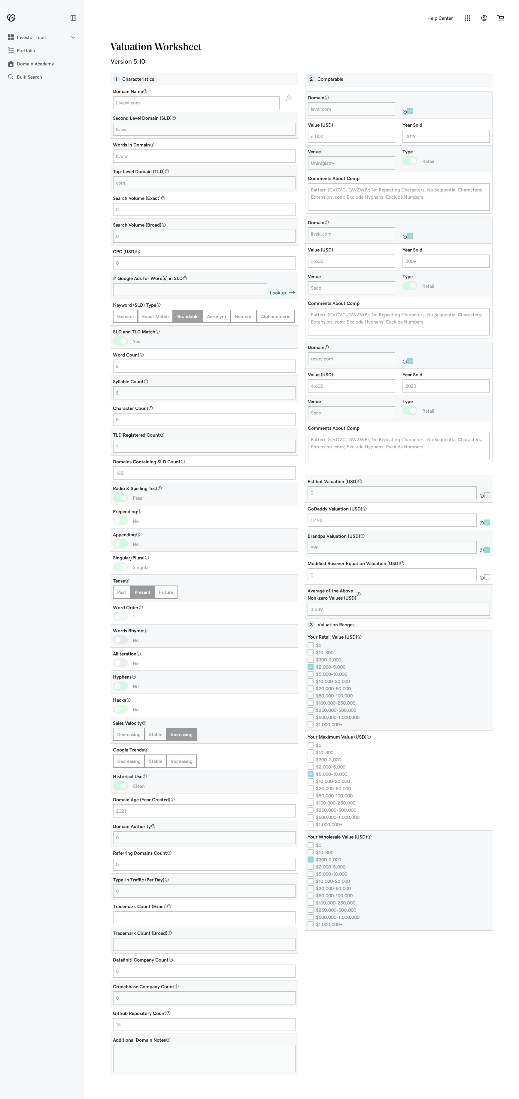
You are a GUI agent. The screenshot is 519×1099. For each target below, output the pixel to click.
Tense (119, 580)
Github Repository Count (139, 1013)
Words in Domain (131, 144)
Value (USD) (320, 124)
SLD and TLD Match (134, 331)
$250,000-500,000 (336, 710)
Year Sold (412, 124)
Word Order (125, 607)
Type (407, 151)
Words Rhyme (128, 630)
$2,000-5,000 (330, 666)
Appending (124, 534)
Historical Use (127, 776)
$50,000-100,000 (334, 695)
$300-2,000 (328, 659)
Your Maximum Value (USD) (337, 736)
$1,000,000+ (329, 724)
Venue (314, 151)
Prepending (125, 511)
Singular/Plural (128, 557)
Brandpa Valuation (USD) (334, 536)
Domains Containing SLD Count (147, 461)
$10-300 (324, 652)
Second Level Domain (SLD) (142, 118)
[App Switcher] (467, 18)
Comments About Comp (334, 178)
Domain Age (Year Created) (141, 799)
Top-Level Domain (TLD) (139, 171)
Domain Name (132, 91)
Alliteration (124, 653)
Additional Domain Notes (139, 1039)
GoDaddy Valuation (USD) (335, 508)
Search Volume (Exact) (137, 198)
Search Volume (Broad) (137, 224)
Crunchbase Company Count (143, 986)
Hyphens (122, 676)
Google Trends (128, 749)
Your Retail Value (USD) (332, 636)
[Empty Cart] (501, 18)
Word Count (126, 354)
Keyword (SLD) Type (134, 305)
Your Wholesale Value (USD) (337, 836)
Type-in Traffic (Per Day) (138, 879)
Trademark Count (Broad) (140, 933)
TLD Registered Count (136, 434)
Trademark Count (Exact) (140, 906)
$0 (318, 645)
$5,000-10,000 (331, 674)
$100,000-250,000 (335, 702)
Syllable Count (128, 381)
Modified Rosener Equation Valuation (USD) (354, 563)
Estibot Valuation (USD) (333, 481)
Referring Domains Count (140, 853)
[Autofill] (289, 98)
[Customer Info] (484, 18)
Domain (316, 97)
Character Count (130, 408)
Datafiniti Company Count (140, 959)
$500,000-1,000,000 (338, 717)
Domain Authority (132, 826)
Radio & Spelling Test (135, 488)
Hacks (119, 699)
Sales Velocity (127, 723)
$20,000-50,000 (333, 688)
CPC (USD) (124, 251)
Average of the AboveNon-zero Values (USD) (332, 594)
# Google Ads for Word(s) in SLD (148, 278)
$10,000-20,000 (333, 681)
